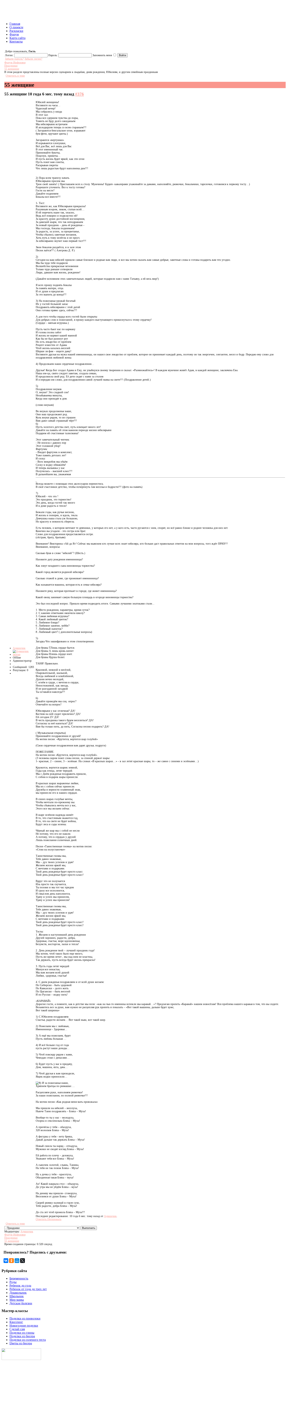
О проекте (16, 27)
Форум (14, 34)
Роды (13, 1282)
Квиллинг (16, 1322)
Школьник (16, 1296)
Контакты (16, 41)
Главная (14, 23)
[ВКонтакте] (6, 1260)
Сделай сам (17, 1329)
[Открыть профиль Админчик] (24, 654)
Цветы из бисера (20, 1343)
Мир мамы (16, 1299)
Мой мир (8, 1398)
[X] (22, 1260)
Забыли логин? (33, 58)
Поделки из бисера (22, 1336)
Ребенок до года (20, 1285)
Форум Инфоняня (14, 62)
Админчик (19, 648)
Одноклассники (13, 1404)
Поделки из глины (21, 1332)
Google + (7, 1417)
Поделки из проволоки (24, 1318)
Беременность (18, 1278)
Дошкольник (18, 1292)
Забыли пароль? (14, 58)
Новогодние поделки (23, 1325)
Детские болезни (20, 1303)
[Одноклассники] (11, 1260)
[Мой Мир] (17, 1260)
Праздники (11, 65)
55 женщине (11, 68)
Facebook (8, 1411)
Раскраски (16, 31)
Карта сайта (17, 38)
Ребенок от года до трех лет (28, 1289)
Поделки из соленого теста (27, 1339)
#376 (79, 94)
